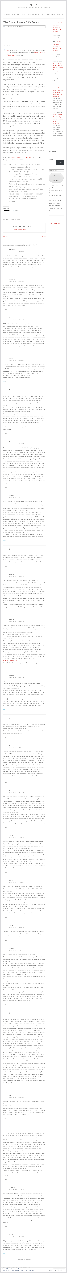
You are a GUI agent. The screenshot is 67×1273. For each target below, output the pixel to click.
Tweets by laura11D (54, 223)
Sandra (11, 574)
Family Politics (15, 219)
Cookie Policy (31, 1270)
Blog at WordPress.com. (10, 1267)
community (16, 14)
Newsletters (50, 14)
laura (11, 358)
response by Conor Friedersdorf (21, 157)
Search (51, 159)
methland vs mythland (10, 660)
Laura (15, 45)
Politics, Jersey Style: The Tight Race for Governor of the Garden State (58, 67)
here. (16, 1106)
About (43, 14)
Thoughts (7, 14)
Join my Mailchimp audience (56, 178)
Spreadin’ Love (6, 237)
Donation (60, 14)
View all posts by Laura (19, 229)
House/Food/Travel (33, 14)
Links (23, 14)
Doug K (11, 619)
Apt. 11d (33, 4)
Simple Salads (42, 237)
